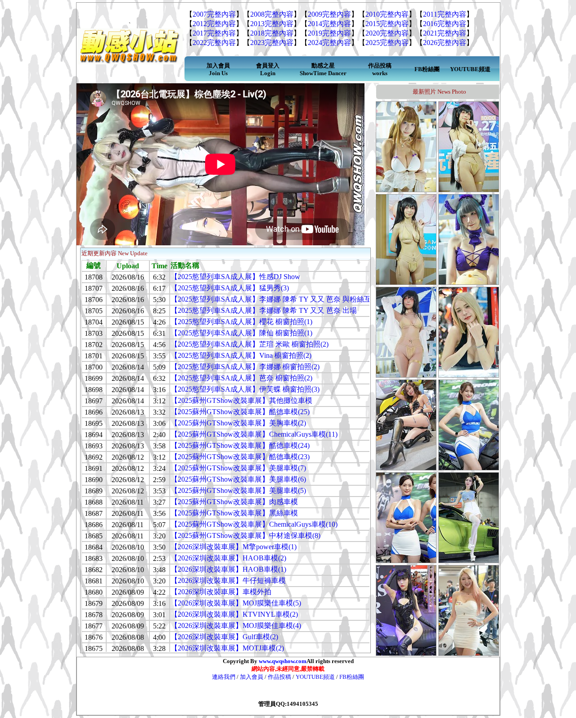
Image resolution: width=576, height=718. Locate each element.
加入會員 (251, 676)
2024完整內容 (329, 42)
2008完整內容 (271, 14)
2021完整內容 (444, 33)
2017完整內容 (214, 33)
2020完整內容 (387, 33)
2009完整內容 (329, 14)
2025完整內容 (387, 42)
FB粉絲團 (351, 676)
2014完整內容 (329, 23)
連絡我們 (224, 676)
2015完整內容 (387, 23)
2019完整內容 (329, 33)
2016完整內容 (444, 23)
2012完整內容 (214, 23)
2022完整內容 (214, 42)
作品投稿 (279, 676)
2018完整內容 (271, 33)
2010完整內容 (387, 14)
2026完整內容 (444, 42)
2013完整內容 (271, 23)
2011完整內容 (444, 14)
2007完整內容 (214, 14)
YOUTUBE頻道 (315, 676)
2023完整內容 (271, 42)
